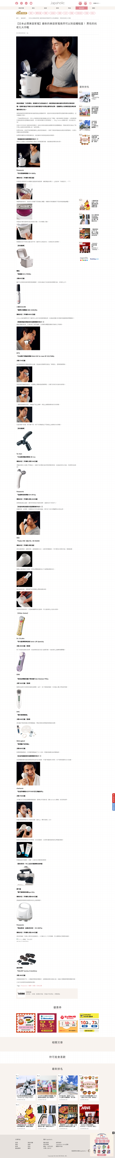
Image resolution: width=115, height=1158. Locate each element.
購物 (93, 8)
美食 (57, 8)
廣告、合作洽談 (48, 1146)
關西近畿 (38, 13)
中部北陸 (79, 13)
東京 (31, 13)
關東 (46, 13)
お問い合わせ (47, 1148)
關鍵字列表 (59, 1146)
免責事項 (58, 1142)
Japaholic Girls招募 (62, 1144)
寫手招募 (46, 1144)
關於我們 (46, 1142)
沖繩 (59, 13)
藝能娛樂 (81, 8)
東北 (92, 13)
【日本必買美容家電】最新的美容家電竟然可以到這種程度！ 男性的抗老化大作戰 (49, 18)
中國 (86, 13)
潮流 (33, 8)
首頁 (17, 18)
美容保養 (21, 8)
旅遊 (45, 8)
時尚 (69, 8)
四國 (71, 13)
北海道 (53, 13)
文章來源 (28, 992)
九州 (65, 13)
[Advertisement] (90, 60)
